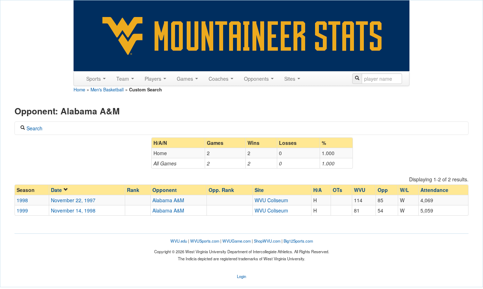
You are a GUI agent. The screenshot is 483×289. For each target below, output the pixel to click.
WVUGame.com (236, 241)
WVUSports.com (204, 241)
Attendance (434, 189)
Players (154, 78)
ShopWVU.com (267, 241)
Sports (94, 78)
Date (57, 189)
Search (33, 128)
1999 (22, 210)
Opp (383, 189)
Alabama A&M (168, 200)
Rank (133, 189)
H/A (317, 189)
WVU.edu (178, 241)
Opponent (164, 189)
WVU (359, 189)
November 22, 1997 (73, 200)
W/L (404, 189)
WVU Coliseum (271, 200)
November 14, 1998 (73, 210)
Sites (290, 78)
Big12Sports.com (298, 241)
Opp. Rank (221, 189)
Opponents (257, 78)
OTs (337, 189)
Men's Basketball (107, 89)
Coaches (219, 78)
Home (79, 89)
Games (185, 78)
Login (241, 276)
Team (123, 78)
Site (259, 189)
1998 (22, 200)
